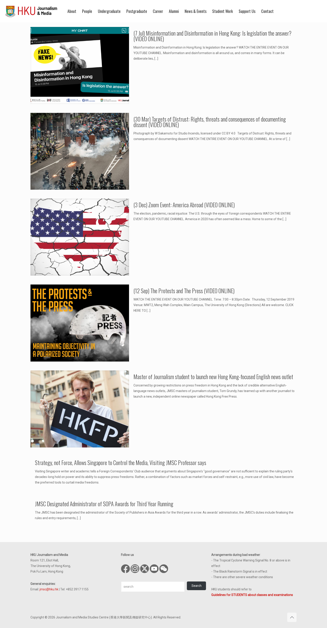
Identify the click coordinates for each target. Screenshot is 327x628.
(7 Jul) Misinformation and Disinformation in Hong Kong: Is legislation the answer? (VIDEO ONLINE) (212, 36)
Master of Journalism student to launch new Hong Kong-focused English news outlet (213, 376)
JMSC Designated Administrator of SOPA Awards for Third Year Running (104, 504)
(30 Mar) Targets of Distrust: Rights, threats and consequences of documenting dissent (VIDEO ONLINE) (209, 122)
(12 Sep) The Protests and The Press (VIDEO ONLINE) (183, 291)
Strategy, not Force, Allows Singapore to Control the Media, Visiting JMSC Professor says (120, 462)
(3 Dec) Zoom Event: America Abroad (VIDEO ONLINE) (184, 205)
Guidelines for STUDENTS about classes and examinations (252, 595)
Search (197, 585)
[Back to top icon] (292, 617)
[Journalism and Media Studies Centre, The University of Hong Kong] (31, 11)
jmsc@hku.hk (49, 589)
